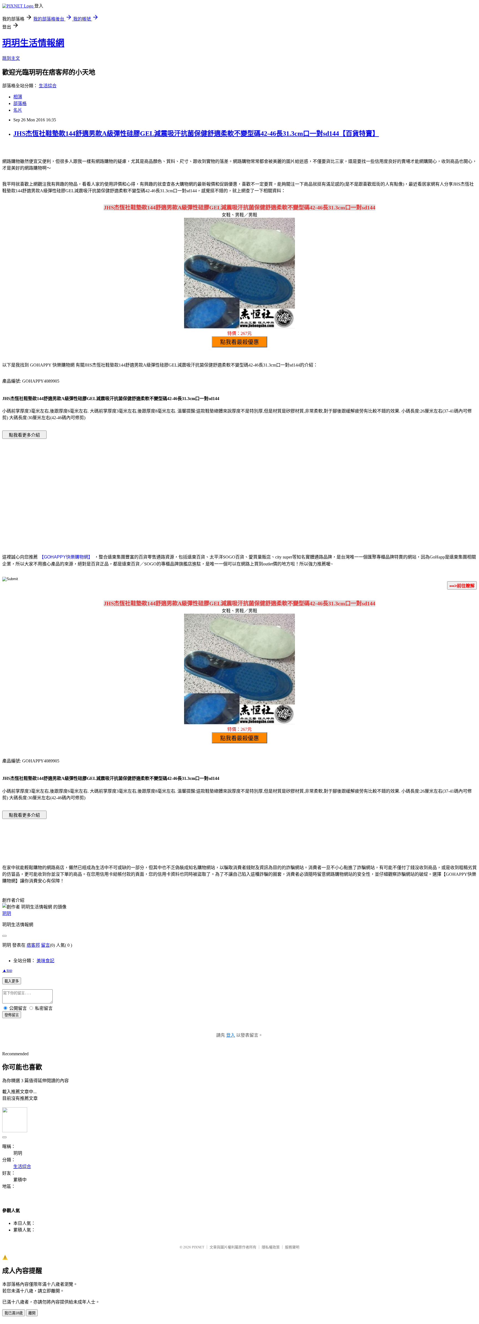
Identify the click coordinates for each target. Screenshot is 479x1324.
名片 (17, 110)
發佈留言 (11, 1015)
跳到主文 (11, 58)
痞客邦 (33, 945)
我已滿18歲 (13, 1313)
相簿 (17, 96)
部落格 (20, 103)
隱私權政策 (271, 1247)
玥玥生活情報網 (33, 43)
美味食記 (45, 960)
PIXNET (198, 1247)
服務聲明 (292, 1247)
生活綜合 (48, 85)
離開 (31, 1313)
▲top (7, 970)
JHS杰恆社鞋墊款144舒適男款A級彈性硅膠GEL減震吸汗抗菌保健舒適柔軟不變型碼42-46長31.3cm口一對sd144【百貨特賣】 (196, 133)
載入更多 (11, 981)
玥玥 (6, 913)
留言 (45, 945)
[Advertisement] (192, 488)
